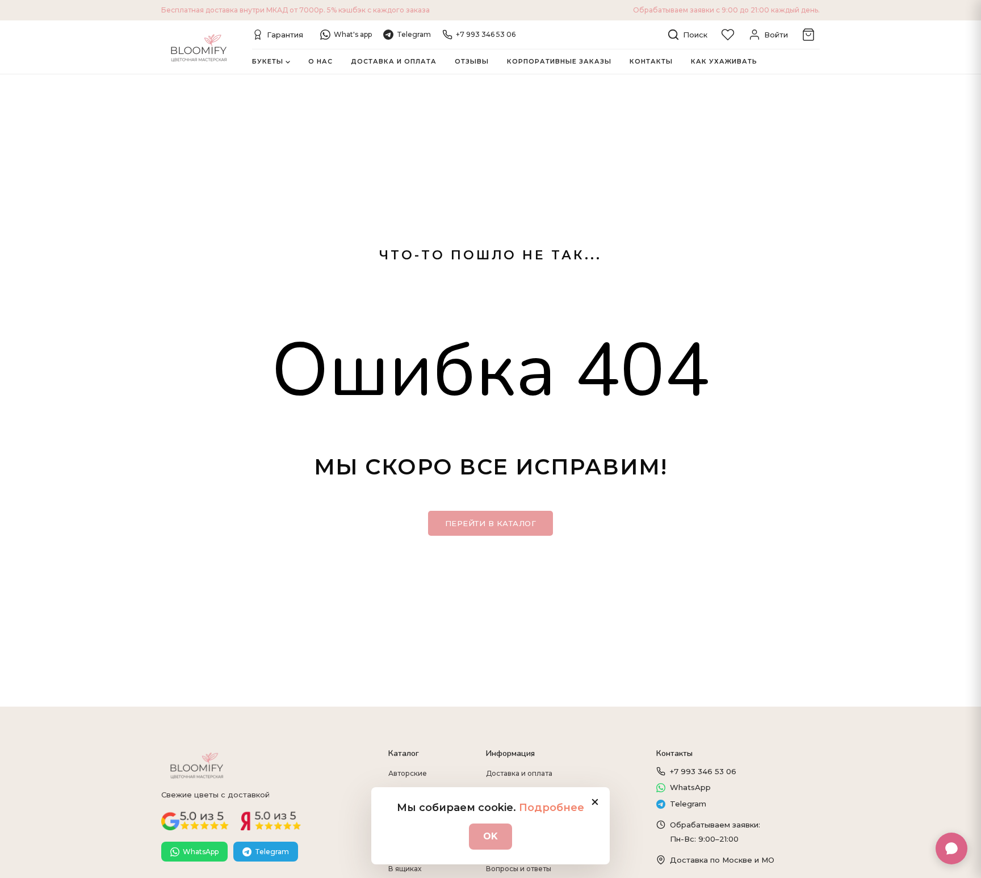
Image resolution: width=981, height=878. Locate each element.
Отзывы (472, 61)
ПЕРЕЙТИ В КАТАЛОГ (490, 523)
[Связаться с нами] (951, 848)
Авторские (407, 773)
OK (490, 836)
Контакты (651, 61)
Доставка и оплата (394, 61)
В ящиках (404, 868)
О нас (320, 61)
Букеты (267, 61)
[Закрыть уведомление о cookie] (595, 802)
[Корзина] (808, 34)
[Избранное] (727, 34)
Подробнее (551, 807)
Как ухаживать (724, 61)
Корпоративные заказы (559, 61)
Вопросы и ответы (518, 868)
